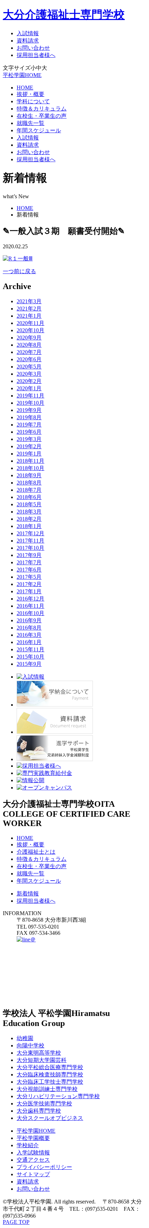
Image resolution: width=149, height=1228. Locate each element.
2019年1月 (29, 454)
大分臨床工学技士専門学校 (50, 1082)
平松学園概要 (33, 1138)
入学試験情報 (33, 1152)
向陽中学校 (30, 1045)
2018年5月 (29, 504)
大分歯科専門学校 (39, 1111)
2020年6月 (29, 359)
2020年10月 (30, 330)
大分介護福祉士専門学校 (64, 14)
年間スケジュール (39, 130)
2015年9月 (29, 664)
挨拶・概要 (30, 94)
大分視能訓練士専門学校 (47, 1089)
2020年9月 (29, 337)
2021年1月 (29, 316)
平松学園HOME (22, 75)
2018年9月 (29, 475)
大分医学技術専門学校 (44, 1103)
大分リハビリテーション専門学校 (58, 1096)
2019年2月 (29, 446)
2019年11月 (30, 396)
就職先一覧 (30, 123)
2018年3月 (29, 512)
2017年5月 (29, 577)
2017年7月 (29, 562)
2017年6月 (29, 570)
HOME (25, 87)
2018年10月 (30, 468)
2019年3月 (29, 439)
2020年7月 (29, 352)
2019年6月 (29, 432)
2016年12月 (30, 599)
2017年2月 (29, 584)
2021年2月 (29, 308)
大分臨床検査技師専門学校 (50, 1074)
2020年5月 (29, 367)
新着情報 (28, 893)
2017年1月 (29, 591)
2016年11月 (30, 606)
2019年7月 (29, 425)
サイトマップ (33, 1174)
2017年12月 (30, 533)
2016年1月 (29, 642)
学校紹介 (28, 1145)
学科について (33, 101)
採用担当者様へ (36, 55)
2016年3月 (29, 635)
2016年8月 (29, 628)
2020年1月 (29, 388)
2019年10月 (30, 403)
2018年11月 (30, 461)
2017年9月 (29, 555)
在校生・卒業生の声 (42, 116)
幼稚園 (25, 1038)
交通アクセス (33, 1160)
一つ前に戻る (19, 271)
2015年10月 (30, 657)
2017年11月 (30, 541)
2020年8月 (29, 345)
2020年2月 (29, 381)
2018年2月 (29, 519)
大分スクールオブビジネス (50, 1118)
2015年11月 (30, 649)
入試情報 (28, 33)
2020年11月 (30, 323)
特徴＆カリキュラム (42, 109)
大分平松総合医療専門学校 (50, 1067)
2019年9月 (29, 410)
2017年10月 (30, 548)
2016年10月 (30, 613)
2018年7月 (29, 490)
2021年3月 (29, 301)
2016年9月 (29, 620)
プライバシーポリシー (44, 1167)
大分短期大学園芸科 (42, 1060)
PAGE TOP (16, 1222)
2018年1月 (29, 526)
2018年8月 (29, 483)
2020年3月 (29, 374)
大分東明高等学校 (39, 1053)
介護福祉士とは (36, 852)
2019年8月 (29, 417)
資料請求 (28, 41)
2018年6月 (29, 497)
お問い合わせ (33, 48)
